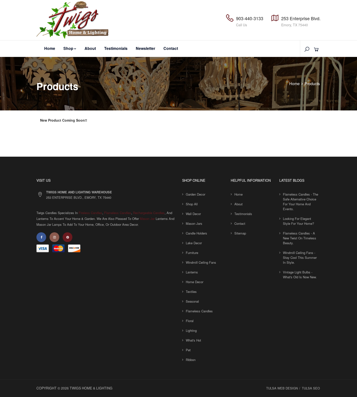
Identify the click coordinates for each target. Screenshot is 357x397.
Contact (170, 48)
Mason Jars (194, 223)
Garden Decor (195, 194)
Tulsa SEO (311, 388)
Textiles (191, 291)
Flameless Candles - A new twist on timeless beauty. (299, 238)
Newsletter (145, 48)
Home (49, 48)
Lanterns (192, 272)
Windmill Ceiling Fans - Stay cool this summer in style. (300, 257)
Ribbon (191, 359)
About (90, 48)
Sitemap (240, 233)
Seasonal (192, 301)
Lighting (191, 330)
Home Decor (194, 282)
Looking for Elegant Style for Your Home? (298, 221)
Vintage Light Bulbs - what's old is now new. (300, 274)
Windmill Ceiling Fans (201, 262)
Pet (188, 350)
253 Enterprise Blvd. (301, 18)
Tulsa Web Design (282, 388)
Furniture (192, 252)
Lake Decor (194, 243)
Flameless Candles (117, 212)
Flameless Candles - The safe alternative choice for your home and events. (300, 201)
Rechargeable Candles (149, 212)
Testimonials (116, 48)
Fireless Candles (90, 212)
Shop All (192, 204)
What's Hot (193, 340)
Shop (68, 48)
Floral (190, 320)
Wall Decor (193, 213)
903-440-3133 (249, 18)
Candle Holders (196, 233)
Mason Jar (147, 218)
